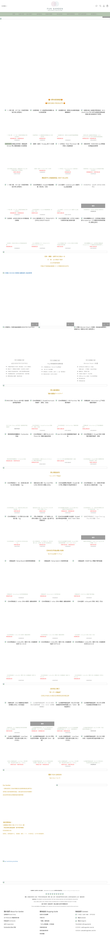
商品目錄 (59, 14)
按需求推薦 (48, 14)
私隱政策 (36, 890)
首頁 (14, 14)
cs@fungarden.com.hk (87, 927)
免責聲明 (32, 890)
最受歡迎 (93, 14)
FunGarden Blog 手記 (10, 927)
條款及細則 (40, 890)
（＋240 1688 (82, 914)
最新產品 (39, 14)
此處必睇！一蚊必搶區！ (26, 14)
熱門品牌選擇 (82, 14)
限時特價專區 (71, 14)
